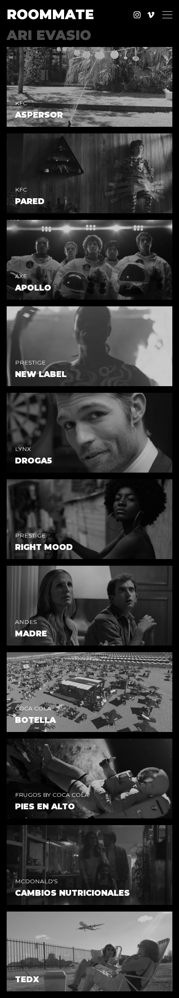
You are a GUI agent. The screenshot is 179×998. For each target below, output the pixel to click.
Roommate (50, 14)
